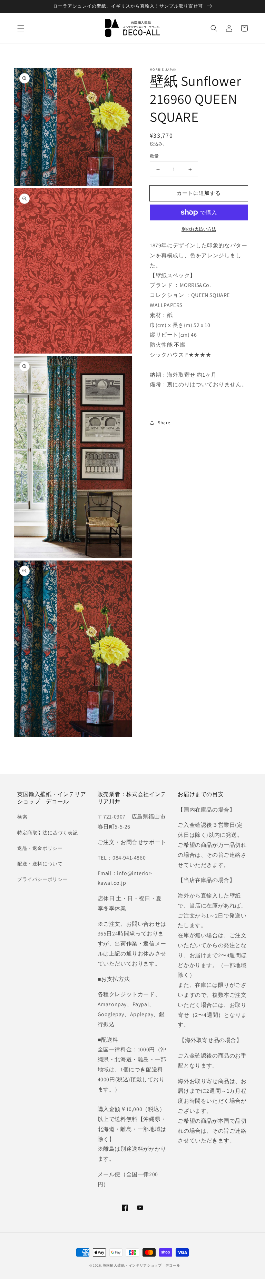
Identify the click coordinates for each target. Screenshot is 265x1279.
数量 (154, 156)
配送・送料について (39, 864)
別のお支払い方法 (198, 228)
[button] (20, 28)
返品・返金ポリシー (39, 848)
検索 (22, 817)
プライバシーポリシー (42, 879)
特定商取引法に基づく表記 (47, 833)
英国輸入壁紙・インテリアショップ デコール (141, 1265)
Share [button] (164, 422)
